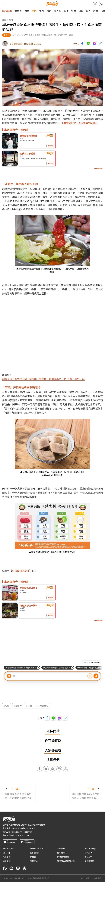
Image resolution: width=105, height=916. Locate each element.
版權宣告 (34, 860)
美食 (41, 10)
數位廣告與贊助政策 (66, 860)
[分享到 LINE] (88, 43)
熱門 (34, 10)
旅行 (48, 10)
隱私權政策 (62, 852)
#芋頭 (29, 705)
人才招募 (6, 856)
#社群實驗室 (42, 705)
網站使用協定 (63, 856)
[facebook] (5, 868)
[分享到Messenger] (94, 43)
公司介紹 (6, 852)
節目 (26, 10)
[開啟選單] (4, 4)
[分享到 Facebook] (82, 43)
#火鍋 (6, 705)
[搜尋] (95, 4)
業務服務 (61, 848)
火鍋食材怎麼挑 (20, 570)
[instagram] (24, 868)
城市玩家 (7, 10)
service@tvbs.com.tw (22, 831)
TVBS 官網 (85, 878)
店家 (95, 10)
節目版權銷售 (90, 848)
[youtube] (11, 868)
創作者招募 (35, 852)
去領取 (50, 145)
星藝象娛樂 (89, 860)
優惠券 (18, 10)
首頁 (4, 19)
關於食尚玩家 (8, 848)
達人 (88, 10)
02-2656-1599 (22, 835)
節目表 (33, 856)
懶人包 (57, 10)
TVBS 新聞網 (96, 878)
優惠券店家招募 (36, 848)
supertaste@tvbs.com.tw (23, 828)
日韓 (80, 10)
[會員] (101, 4)
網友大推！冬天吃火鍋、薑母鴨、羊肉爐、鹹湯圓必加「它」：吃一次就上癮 (43, 379)
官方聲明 (88, 856)
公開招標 (88, 852)
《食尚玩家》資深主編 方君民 (25, 43)
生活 (73, 10)
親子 (66, 10)
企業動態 (6, 860)
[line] (18, 868)
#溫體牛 (18, 705)
